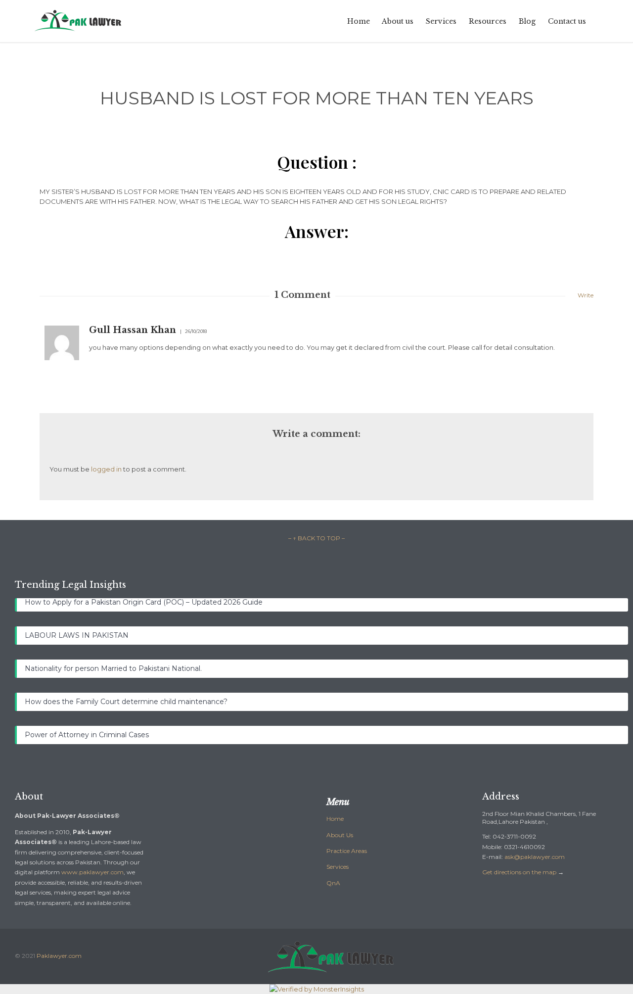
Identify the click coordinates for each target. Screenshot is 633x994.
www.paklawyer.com (92, 872)
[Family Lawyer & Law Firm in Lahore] (79, 21)
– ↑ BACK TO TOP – (316, 538)
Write (585, 295)
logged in (106, 469)
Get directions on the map (519, 872)
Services (337, 866)
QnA (333, 883)
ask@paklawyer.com (534, 856)
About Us (339, 835)
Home (335, 818)
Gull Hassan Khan (132, 330)
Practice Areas (346, 850)
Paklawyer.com (59, 955)
